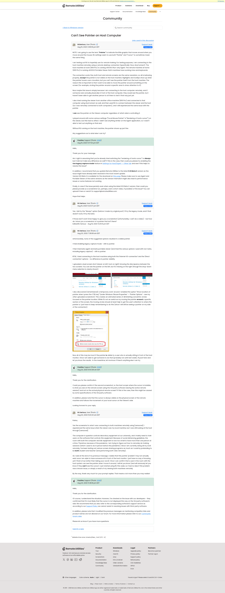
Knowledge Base (141, 11)
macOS (115, 554)
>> (160, 11)
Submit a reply (78, 529)
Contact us (131, 584)
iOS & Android (117, 560)
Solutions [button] (128, 6)
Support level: (147, 44)
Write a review (108, 584)
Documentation (128, 11)
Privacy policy (135, 554)
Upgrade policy (136, 551)
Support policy (136, 557)
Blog (91, 584)
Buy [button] (148, 6)
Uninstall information (120, 566)
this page (117, 176)
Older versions (118, 563)
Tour (97, 551)
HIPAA (133, 566)
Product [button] (118, 6)
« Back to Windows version (73, 28)
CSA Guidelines (136, 563)
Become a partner (154, 551)
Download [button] (139, 6)
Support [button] (157, 6)
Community (152, 11)
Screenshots (100, 557)
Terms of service (120, 584)
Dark (103, 577)
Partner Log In (153, 554)
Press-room (98, 584)
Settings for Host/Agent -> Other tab (117, 163)
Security (98, 554)
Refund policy (135, 560)
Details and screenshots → (127, 1)
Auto (92, 577)
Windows (116, 551)
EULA (132, 569)
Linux (114, 557)
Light (97, 577)
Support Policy (92, 506)
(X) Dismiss (221, 1)
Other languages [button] (70, 577)
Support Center (115, 11)
